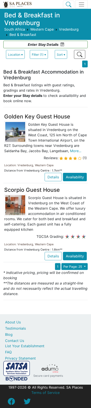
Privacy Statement (20, 358)
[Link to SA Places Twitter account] (27, 403)
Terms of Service (45, 392)
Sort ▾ (61, 54)
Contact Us (14, 340)
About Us (13, 322)
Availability (75, 177)
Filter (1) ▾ (39, 54)
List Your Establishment (24, 346)
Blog (9, 334)
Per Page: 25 (73, 266)
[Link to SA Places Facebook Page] (11, 403)
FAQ (8, 352)
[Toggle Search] (68, 4)
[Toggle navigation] (81, 4)
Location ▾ (15, 54)
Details (53, 177)
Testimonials (15, 328)
